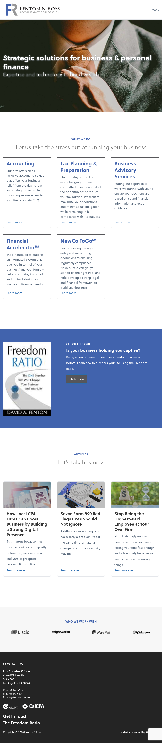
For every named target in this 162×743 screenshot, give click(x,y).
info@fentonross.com (19, 697)
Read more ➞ (27, 570)
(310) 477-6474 (14, 693)
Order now (76, 379)
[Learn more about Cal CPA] (33, 706)
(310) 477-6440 (14, 690)
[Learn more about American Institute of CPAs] (10, 706)
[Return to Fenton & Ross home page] (32, 9)
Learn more (27, 221)
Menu (155, 10)
